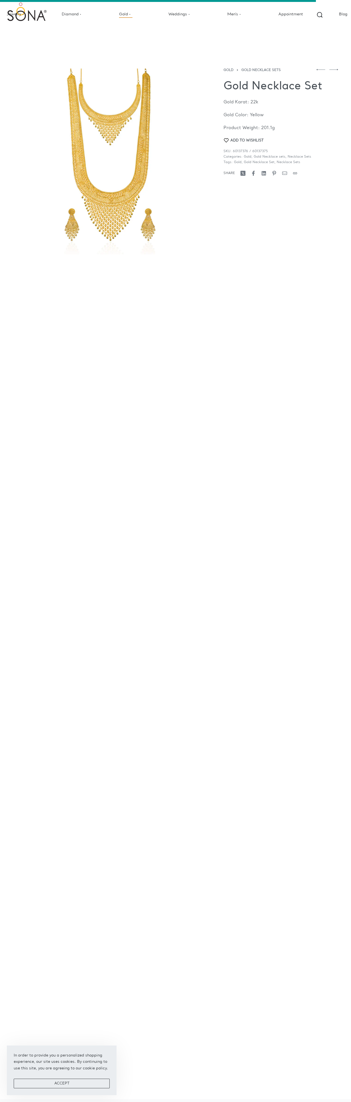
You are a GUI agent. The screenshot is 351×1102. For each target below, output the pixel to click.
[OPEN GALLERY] (110, 161)
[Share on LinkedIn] (263, 173)
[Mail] (284, 173)
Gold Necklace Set (259, 162)
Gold (228, 70)
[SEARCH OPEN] (320, 15)
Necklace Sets (299, 156)
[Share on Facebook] (253, 173)
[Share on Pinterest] (274, 173)
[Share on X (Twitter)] (242, 173)
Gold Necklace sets (261, 70)
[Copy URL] (295, 173)
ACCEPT (61, 1083)
